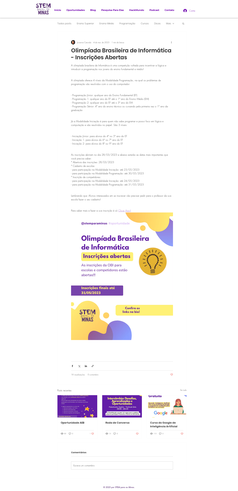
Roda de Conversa (117, 422)
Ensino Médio (106, 23)
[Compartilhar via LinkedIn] (86, 366)
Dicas (157, 23)
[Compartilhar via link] (92, 366)
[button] (183, 23)
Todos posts (64, 23)
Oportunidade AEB (72, 422)
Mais (168, 23)
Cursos (145, 23)
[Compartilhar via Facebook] (72, 366)
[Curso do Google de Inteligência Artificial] (167, 406)
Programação (127, 23)
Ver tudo (183, 390)
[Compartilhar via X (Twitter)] (79, 366)
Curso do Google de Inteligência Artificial (163, 424)
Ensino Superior (85, 23)
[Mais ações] (171, 42)
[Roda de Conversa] (122, 406)
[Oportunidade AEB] (77, 406)
